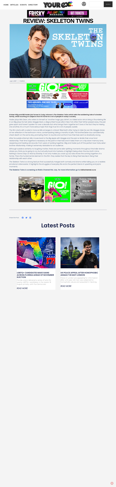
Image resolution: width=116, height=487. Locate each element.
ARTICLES (14, 5)
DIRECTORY (33, 5)
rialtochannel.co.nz (88, 170)
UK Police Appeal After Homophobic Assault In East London (79, 273)
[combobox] (96, 4)
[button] (23, 218)
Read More (22, 288)
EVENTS (23, 5)
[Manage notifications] (112, 483)
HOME (6, 5)
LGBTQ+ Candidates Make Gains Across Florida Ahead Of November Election (35, 275)
